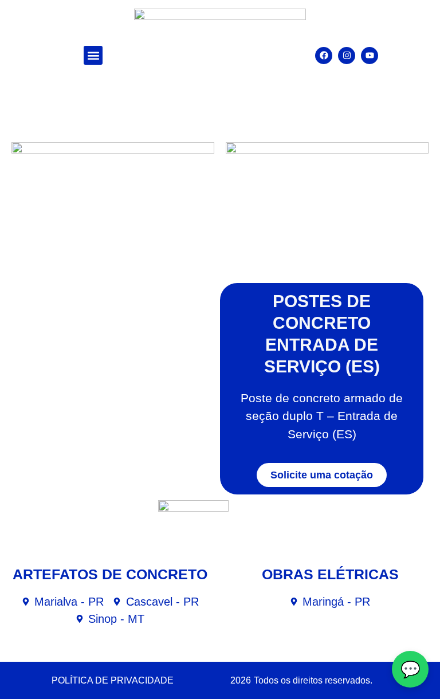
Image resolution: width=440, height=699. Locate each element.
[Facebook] (323, 55)
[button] (93, 55)
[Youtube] (369, 55)
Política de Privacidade (113, 680)
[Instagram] (346, 55)
